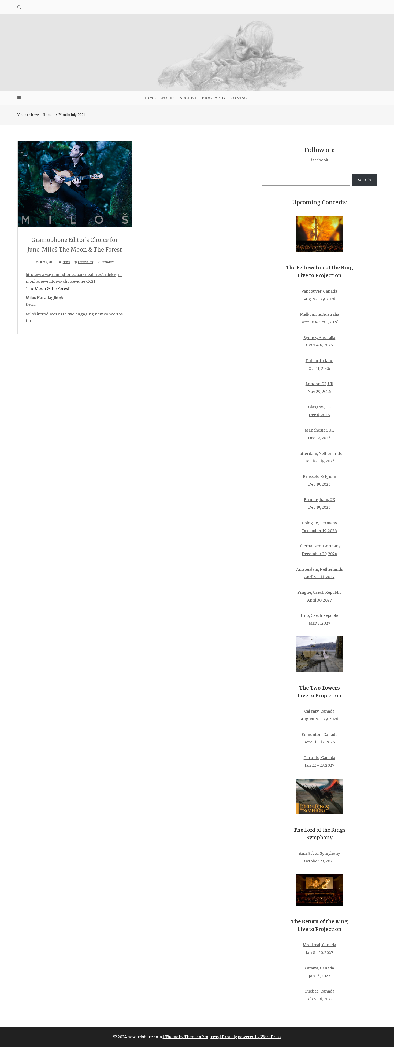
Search (364, 180)
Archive (188, 97)
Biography (214, 97)
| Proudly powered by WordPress (250, 1036)
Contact (240, 97)
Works (167, 97)
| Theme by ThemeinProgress (191, 1036)
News (66, 262)
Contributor (85, 262)
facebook (319, 160)
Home (149, 97)
